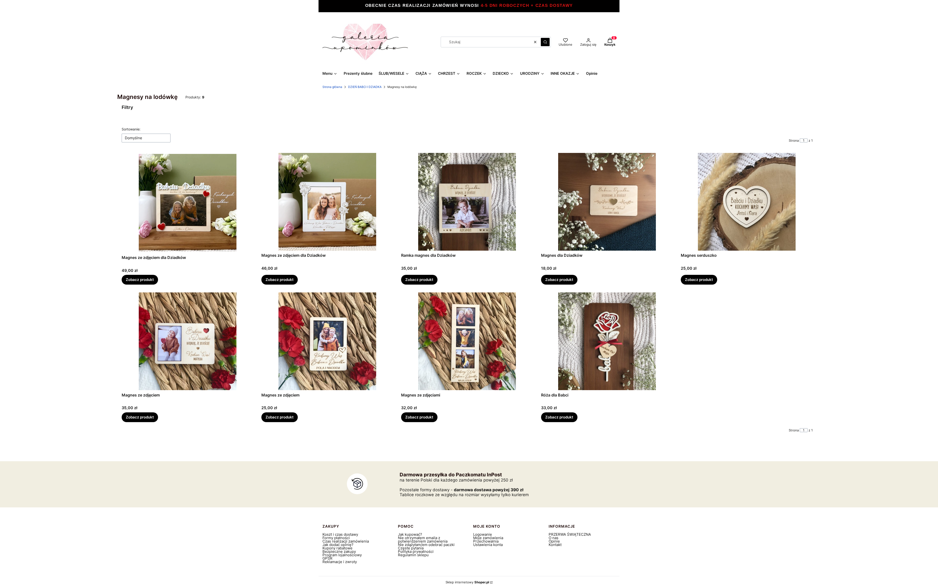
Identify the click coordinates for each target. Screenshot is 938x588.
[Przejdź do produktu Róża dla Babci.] (607, 341)
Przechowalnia (486, 541)
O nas (553, 537)
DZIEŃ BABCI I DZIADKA (365, 87)
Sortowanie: (131, 129)
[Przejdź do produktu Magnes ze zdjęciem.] (187, 341)
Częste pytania (411, 548)
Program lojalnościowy (342, 555)
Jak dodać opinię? (337, 544)
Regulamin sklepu (413, 555)
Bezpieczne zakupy (339, 551)
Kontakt (555, 544)
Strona (794, 140)
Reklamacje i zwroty (339, 561)
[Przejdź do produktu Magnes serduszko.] (747, 202)
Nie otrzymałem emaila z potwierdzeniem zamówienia (423, 539)
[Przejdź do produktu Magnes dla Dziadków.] (607, 202)
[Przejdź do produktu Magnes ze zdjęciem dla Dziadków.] (187, 203)
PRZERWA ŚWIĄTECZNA (570, 534)
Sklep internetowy (467, 582)
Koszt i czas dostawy (340, 534)
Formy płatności (336, 537)
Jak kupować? (410, 534)
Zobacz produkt (140, 279)
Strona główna (332, 87)
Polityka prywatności (416, 551)
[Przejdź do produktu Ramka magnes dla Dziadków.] (467, 202)
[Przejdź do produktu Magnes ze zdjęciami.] (467, 341)
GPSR (327, 558)
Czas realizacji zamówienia (345, 541)
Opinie (554, 541)
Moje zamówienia (488, 537)
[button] (545, 42)
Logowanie (482, 534)
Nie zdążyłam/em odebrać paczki (426, 544)
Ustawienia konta (488, 544)
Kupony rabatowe (337, 548)
